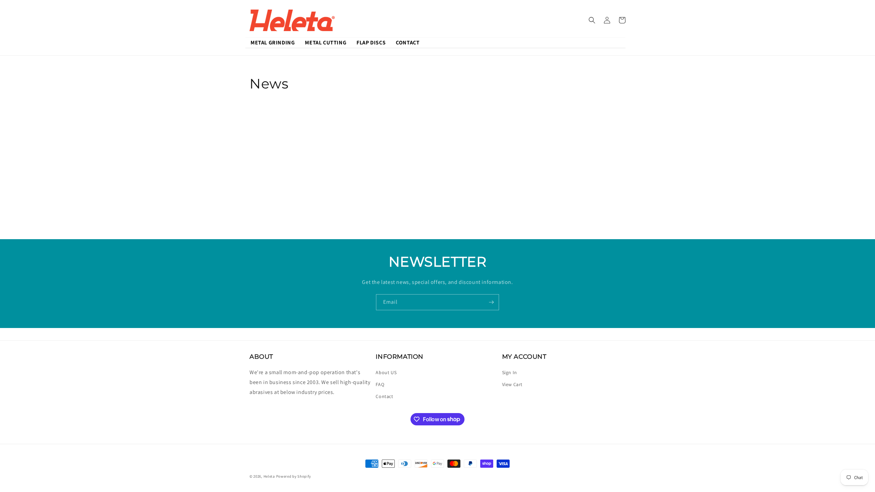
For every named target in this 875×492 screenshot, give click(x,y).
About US (386, 372)
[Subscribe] (491, 302)
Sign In (509, 372)
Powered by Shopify (293, 476)
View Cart (512, 384)
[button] (592, 20)
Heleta (269, 476)
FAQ (380, 384)
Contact (384, 396)
